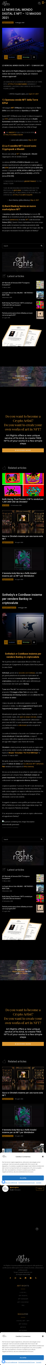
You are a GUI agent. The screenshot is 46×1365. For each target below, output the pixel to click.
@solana (17, 190)
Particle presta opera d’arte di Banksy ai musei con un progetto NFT (17, 314)
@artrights (14, 1187)
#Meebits (12, 132)
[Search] (41, 245)
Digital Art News (8, 22)
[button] (43, 1336)
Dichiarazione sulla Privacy (26, 1362)
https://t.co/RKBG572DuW (13, 135)
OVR (6, 119)
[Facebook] (10, 1278)
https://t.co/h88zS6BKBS (17, 84)
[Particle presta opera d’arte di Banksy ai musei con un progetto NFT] (40, 315)
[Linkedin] (21, 1278)
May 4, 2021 (34, 200)
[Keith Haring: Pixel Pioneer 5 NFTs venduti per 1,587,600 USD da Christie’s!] (40, 305)
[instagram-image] (9, 1200)
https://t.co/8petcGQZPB (22, 195)
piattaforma (14, 219)
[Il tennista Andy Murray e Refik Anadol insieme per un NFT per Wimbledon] (23, 558)
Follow (40, 1188)
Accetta (23, 1358)
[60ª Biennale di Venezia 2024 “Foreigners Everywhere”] (40, 285)
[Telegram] (31, 1278)
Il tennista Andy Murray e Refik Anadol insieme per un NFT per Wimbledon (19, 574)
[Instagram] (15, 1278)
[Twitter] (36, 1278)
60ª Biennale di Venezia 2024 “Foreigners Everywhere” (16, 284)
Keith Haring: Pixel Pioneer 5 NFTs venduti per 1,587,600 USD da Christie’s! (17, 304)
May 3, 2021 (32, 140)
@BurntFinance (30, 181)
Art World (6, 505)
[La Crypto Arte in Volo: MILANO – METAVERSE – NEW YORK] (40, 295)
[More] (34, 57)
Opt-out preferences (11, 1362)
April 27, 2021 (34, 94)
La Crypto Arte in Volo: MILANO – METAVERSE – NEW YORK (18, 294)
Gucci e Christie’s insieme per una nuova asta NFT (22, 537)
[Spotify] (26, 1278)
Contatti (38, 1362)
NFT (18, 154)
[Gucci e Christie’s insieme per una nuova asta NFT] (23, 521)
